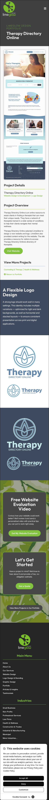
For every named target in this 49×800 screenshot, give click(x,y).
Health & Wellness (31, 269)
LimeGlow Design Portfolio (19, 27)
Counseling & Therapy (13, 269)
